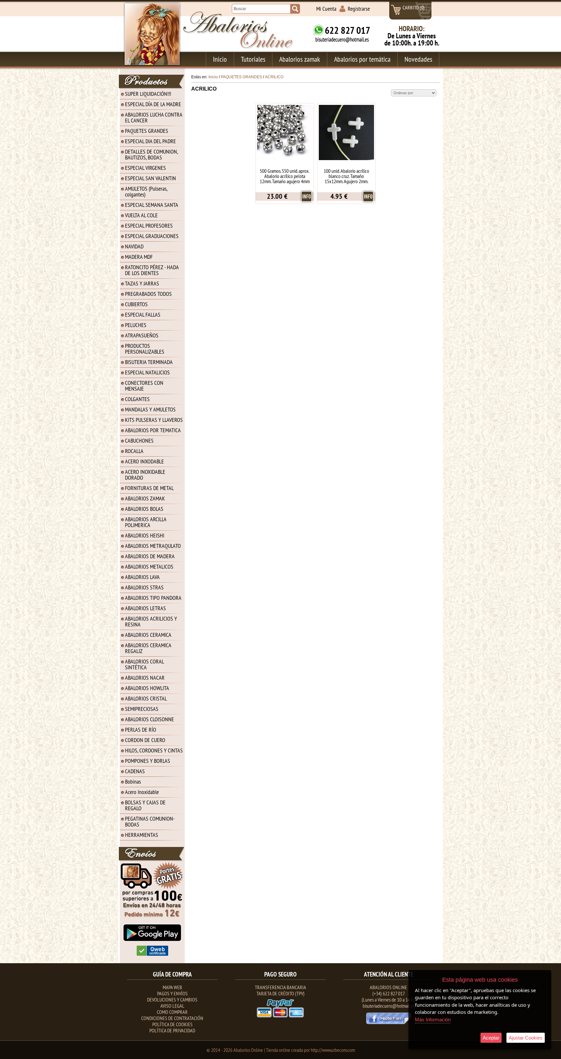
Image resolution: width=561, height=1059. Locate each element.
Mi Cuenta (326, 8)
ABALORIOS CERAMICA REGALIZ (148, 648)
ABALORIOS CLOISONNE (149, 719)
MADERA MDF (139, 256)
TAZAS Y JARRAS (142, 283)
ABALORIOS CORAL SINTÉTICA (144, 664)
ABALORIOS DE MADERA (150, 556)
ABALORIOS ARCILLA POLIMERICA (146, 522)
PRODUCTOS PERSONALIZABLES (144, 348)
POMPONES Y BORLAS (147, 760)
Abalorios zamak (299, 59)
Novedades (418, 59)
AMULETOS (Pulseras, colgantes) (146, 191)
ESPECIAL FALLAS (142, 314)
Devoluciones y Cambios (172, 999)
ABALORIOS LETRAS (145, 608)
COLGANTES (137, 399)
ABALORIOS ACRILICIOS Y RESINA (151, 621)
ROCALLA (134, 451)
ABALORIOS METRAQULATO (153, 545)
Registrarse (359, 8)
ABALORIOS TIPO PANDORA (153, 597)
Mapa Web (172, 987)
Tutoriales (253, 59)
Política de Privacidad (172, 1030)
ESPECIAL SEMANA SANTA (151, 204)
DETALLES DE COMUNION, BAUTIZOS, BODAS (151, 154)
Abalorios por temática (362, 59)
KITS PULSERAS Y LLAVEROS (154, 419)
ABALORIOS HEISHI (144, 535)
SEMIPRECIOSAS (141, 708)
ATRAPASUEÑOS (141, 335)
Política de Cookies (172, 1024)
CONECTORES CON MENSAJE (144, 385)
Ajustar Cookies (525, 1037)
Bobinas (133, 781)
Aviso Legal (172, 1005)
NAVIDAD (134, 246)
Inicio (220, 59)
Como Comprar (172, 1012)
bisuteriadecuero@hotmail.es (389, 1005)
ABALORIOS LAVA (142, 577)
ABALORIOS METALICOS (149, 566)
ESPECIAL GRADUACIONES (152, 236)
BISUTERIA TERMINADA (149, 362)
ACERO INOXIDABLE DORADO (145, 474)
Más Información (433, 1019)
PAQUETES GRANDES (146, 130)
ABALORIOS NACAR (145, 677)
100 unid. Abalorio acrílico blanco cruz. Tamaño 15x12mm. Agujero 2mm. (346, 176)
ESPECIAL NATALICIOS (147, 372)
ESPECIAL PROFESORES (149, 225)
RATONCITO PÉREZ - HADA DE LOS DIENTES (152, 270)
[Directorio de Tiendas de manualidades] (152, 954)
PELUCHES (135, 325)
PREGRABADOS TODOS (148, 293)
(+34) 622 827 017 (388, 993)
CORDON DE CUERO (145, 740)
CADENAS (135, 771)
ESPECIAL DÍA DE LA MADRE (153, 104)
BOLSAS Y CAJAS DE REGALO (145, 805)
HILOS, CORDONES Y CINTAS (154, 750)
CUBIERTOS (136, 304)
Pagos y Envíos (172, 993)
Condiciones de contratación (172, 1018)
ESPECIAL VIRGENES (145, 167)
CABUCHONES (139, 440)
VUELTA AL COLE (141, 215)
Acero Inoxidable (142, 792)
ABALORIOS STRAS (144, 587)
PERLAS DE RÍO (140, 729)
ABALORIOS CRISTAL (146, 698)
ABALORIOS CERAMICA (148, 634)
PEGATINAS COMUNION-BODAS (150, 821)
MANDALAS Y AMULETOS (150, 409)
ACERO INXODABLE (144, 461)
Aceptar (491, 1037)
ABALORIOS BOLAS (144, 508)
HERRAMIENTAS (141, 834)
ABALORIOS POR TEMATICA (153, 430)
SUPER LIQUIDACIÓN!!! (148, 93)
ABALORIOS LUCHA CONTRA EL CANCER (153, 117)
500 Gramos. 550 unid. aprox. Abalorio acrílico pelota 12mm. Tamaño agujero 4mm (285, 176)
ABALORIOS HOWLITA (147, 688)
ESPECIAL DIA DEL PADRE (150, 141)
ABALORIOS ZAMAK (145, 498)
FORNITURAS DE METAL (149, 488)
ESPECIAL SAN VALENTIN (150, 178)
